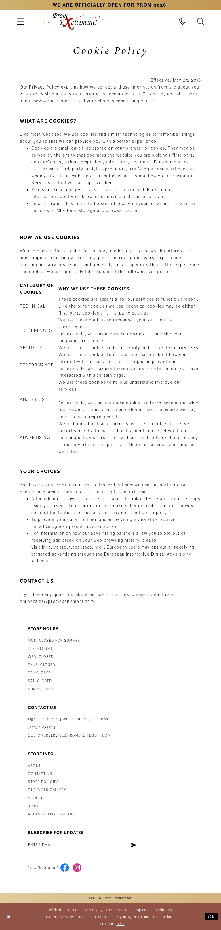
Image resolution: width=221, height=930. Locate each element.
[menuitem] (20, 21)
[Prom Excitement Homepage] (73, 21)
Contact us (40, 774)
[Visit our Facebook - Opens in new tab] (65, 868)
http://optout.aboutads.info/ (73, 547)
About (34, 766)
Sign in (35, 798)
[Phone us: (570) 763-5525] (183, 21)
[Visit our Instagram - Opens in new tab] (77, 868)
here (121, 923)
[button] (20, 21)
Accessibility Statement (53, 814)
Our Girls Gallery (47, 790)
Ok (211, 916)
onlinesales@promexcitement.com (57, 601)
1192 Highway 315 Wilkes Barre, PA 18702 (68, 719)
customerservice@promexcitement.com (69, 735)
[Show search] (201, 21)
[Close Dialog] (8, 917)
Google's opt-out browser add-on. (83, 526)
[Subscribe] (133, 845)
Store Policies (43, 782)
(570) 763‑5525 (41, 727)
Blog (33, 806)
